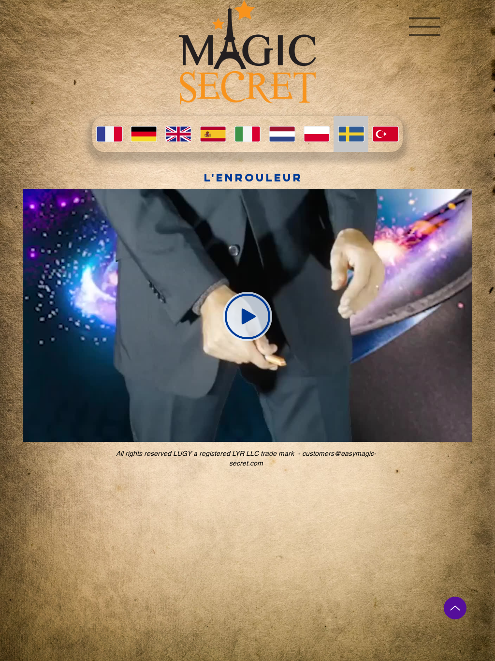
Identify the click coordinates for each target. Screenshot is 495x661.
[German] (143, 134)
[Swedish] (351, 134)
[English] (178, 134)
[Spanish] (212, 134)
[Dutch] (281, 134)
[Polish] (316, 134)
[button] (424, 26)
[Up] (455, 608)
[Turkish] (385, 134)
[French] (109, 134)
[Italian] (247, 134)
